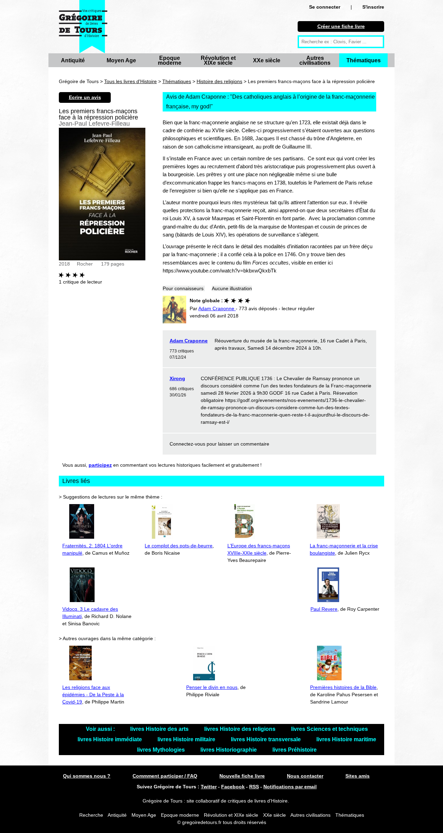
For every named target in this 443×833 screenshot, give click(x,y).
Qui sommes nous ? (86, 776)
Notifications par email (290, 786)
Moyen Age (121, 60)
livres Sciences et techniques (329, 729)
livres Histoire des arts (160, 729)
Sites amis (357, 776)
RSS (254, 786)
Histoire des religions (219, 81)
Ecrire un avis (85, 97)
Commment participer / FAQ (165, 776)
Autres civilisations (315, 60)
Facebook (233, 786)
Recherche (91, 815)
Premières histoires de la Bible (343, 687)
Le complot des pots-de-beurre (179, 545)
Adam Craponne (189, 340)
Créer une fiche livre (341, 26)
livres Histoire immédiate (110, 739)
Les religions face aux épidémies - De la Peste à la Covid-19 (93, 694)
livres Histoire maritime (346, 739)
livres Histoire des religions (240, 729)
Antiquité (73, 60)
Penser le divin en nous (211, 687)
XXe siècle (266, 60)
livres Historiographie (229, 750)
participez (100, 465)
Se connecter (324, 7)
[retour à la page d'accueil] (83, 26)
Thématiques (363, 60)
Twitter (209, 786)
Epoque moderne (169, 60)
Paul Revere (323, 609)
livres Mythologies (161, 750)
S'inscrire (373, 7)
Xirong (177, 378)
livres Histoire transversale (266, 739)
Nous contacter (305, 776)
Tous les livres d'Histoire (130, 81)
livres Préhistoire (294, 750)
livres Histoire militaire (187, 739)
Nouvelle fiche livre (242, 776)
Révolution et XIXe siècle (218, 60)
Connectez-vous (187, 444)
